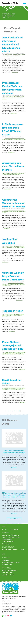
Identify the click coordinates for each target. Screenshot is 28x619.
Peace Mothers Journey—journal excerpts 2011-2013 (12, 345)
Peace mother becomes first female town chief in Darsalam (14, 451)
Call (3, 616)
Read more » (15, 72)
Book (18, 562)
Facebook (5, 616)
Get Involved (6, 568)
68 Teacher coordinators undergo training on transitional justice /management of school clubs (14, 495)
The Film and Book (16, 174)
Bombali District (11, 283)
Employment (12, 570)
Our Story (5, 529)
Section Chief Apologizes (9, 240)
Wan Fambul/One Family (20, 247)
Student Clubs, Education (14, 315)
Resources (6, 558)
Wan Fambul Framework (10, 535)
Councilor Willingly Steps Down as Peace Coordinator (13, 276)
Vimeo (8, 616)
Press (22, 550)
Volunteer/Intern (7, 573)
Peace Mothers (8, 174)
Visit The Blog (14, 518)
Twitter (11, 616)
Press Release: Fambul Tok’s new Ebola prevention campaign (12, 88)
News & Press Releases (10, 550)
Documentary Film (8, 562)
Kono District (11, 247)
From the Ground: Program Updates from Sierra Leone (13, 55)
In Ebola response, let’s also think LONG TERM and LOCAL (12, 129)
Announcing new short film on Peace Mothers (13, 166)
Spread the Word (7, 575)
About (4, 527)
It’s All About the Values (11, 381)
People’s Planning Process (11, 537)
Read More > (14, 467)
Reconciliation (6, 544)
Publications (6, 560)
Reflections (22, 139)
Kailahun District (12, 211)
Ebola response (8, 54)
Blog (3, 554)
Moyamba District (21, 388)
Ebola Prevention (8, 542)
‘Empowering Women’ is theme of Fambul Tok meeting (13, 203)
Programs (5, 532)
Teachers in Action (12, 310)
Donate (4, 570)
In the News (17, 55)
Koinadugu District (19, 353)
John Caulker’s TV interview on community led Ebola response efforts (12, 44)
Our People (14, 529)
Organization (17, 97)
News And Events (8, 547)
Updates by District (6, 285)
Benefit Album (7, 565)
